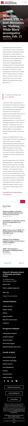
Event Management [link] (8, 367)
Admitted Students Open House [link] (12, 347)
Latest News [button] (14, 399)
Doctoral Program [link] (8, 340)
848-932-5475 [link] (6, 284)
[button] (25, 3)
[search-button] (22, 2)
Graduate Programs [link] (8, 337)
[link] (9, 2)
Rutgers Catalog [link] (7, 309)
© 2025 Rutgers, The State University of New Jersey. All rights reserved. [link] (14, 416)
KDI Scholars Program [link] (9, 343)
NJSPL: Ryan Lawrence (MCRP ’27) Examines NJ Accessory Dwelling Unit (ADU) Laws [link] (13, 231)
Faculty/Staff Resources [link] (9, 357)
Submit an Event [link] (7, 377)
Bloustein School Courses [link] (10, 319)
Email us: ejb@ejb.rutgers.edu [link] (11, 288)
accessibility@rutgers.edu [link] (18, 409)
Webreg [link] (5, 313)
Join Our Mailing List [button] (14, 393)
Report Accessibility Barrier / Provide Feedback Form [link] (17, 411)
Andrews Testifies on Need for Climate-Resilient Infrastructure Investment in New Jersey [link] (13, 213)
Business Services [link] (8, 364)
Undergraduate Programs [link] (10, 333)
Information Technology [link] (9, 360)
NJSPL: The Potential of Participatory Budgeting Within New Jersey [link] (13, 250)
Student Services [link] (7, 306)
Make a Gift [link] (6, 292)
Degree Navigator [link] (8, 316)
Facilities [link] (5, 370)
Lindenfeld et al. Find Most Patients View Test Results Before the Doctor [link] (14, 222)
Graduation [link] (6, 323)
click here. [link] (11, 97)
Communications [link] (7, 374)
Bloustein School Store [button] (14, 387)
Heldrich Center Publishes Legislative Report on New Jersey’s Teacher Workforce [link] (13, 241)
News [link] (4, 12)
